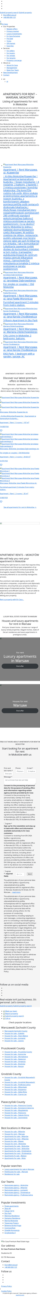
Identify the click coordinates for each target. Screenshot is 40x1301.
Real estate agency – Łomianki (16, 1190)
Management (12, 68)
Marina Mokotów (11, 1221)
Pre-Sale (10, 38)
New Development (10, 72)
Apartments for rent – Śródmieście (18, 1153)
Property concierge (14, 60)
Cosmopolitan (10, 1228)
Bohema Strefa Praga (13, 1225)
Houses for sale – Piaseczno (15, 1113)
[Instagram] (4, 4)
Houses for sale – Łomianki (15, 1038)
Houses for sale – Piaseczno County (18, 1105)
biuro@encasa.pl (9, 15)
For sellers (11, 51)
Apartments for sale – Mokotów (17, 1146)
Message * (8, 777)
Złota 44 (8, 1208)
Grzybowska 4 (10, 1233)
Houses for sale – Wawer (14, 1141)
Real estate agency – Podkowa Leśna (19, 1195)
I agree (8, 871)
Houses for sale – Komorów (15, 1054)
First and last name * (8, 769)
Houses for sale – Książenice (15, 1089)
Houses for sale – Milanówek (16, 1087)
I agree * (8, 823)
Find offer (20, 666)
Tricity (9, 41)
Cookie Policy (6, 1291)
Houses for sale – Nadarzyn (15, 1059)
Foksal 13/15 (9, 1211)
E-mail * (30, 768)
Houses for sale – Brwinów (15, 1064)
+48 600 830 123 (9, 17)
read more (16, 892)
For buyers (11, 53)
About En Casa (12, 65)
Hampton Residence (12, 1218)
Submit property (25, 12)
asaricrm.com (20, 1295)
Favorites (10, 46)
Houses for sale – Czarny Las (16, 1094)
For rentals (11, 55)
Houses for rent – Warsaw (15, 1134)
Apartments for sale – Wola (15, 1158)
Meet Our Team (13, 70)
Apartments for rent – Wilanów (17, 1139)
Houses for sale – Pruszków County (18, 1052)
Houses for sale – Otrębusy (15, 1061)
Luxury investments (14, 34)
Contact (6, 75)
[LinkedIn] (4, 993)
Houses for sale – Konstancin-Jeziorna (19, 1108)
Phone (18, 768)
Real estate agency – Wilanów (16, 1188)
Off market (11, 43)
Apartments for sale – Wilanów (16, 1136)
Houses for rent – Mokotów (15, 1144)
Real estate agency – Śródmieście (17, 1192)
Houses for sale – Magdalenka (16, 1110)
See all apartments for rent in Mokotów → (20, 507)
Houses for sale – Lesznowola (16, 1118)
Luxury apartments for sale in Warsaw (19, 1169)
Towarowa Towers (12, 1223)
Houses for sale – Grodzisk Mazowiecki (20, 1082)
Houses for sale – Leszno (14, 1041)
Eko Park (8, 1213)
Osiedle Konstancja (12, 1230)
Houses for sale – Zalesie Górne (17, 1115)
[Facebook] (4, 1)
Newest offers (12, 29)
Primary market (13, 31)
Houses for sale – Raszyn (14, 1066)
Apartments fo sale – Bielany (15, 1156)
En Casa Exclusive (13, 36)
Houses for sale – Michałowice (16, 1057)
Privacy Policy (6, 1286)
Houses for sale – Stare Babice (16, 1036)
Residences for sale (12, 1174)
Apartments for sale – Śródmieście (18, 1151)
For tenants (11, 58)
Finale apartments (12, 1206)
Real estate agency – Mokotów (16, 1185)
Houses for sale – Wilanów (15, 1131)
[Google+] (4, 8)
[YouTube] (4, 6)
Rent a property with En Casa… (12, 599)
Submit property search (9, 12)
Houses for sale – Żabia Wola (16, 1092)
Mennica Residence (12, 1216)
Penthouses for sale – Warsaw (16, 1172)
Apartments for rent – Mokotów (17, 1148)
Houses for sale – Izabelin (14, 1033)
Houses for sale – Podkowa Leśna (17, 1085)
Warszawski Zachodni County (16, 1031)
